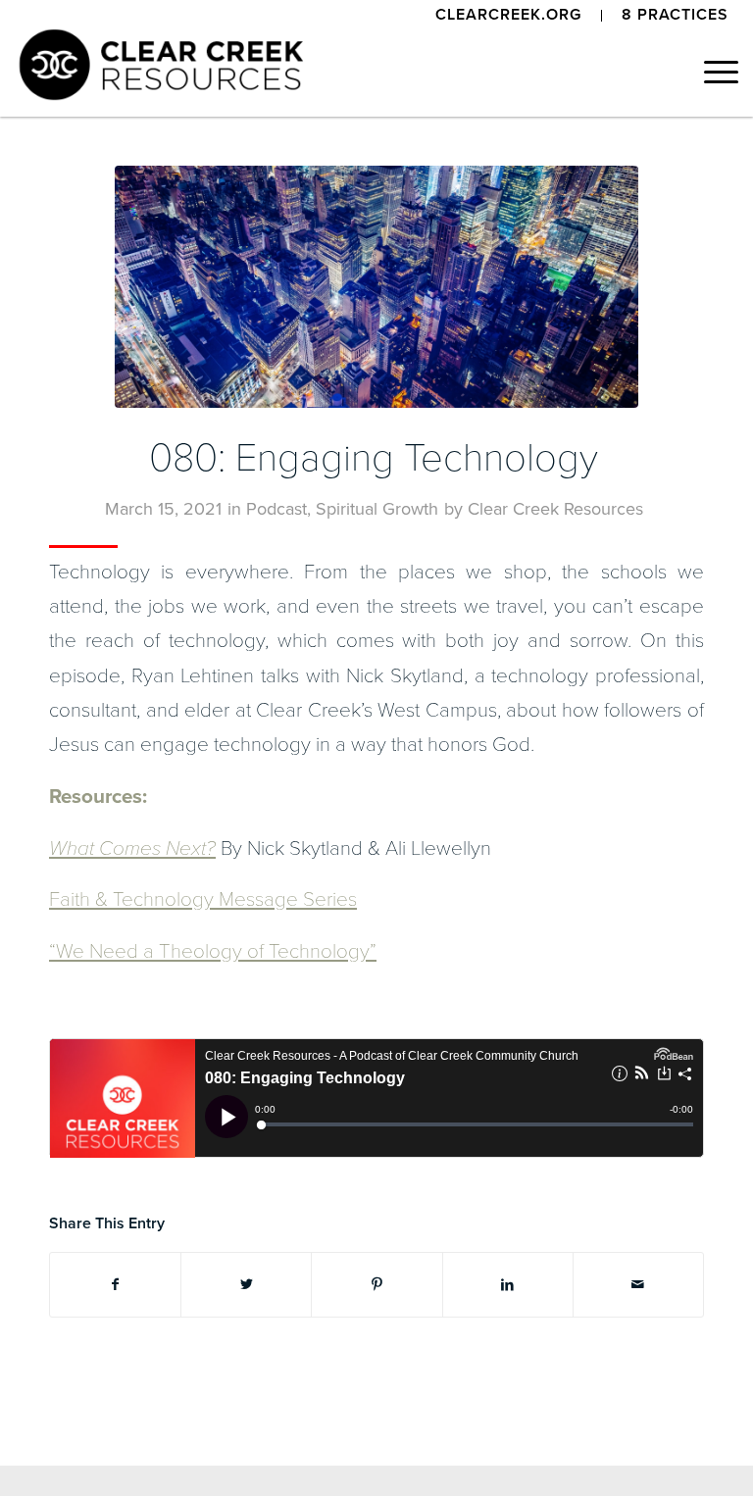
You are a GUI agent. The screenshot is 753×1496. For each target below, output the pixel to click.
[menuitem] (509, 16)
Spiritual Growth (377, 509)
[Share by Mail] (638, 1285)
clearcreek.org (508, 15)
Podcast (276, 509)
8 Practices (675, 15)
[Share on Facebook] (115, 1285)
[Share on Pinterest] (376, 1285)
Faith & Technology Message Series (203, 899)
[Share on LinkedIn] (508, 1285)
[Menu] (711, 72)
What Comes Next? (132, 848)
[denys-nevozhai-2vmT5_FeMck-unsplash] (376, 287)
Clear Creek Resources (555, 509)
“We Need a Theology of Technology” (212, 951)
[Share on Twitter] (246, 1285)
